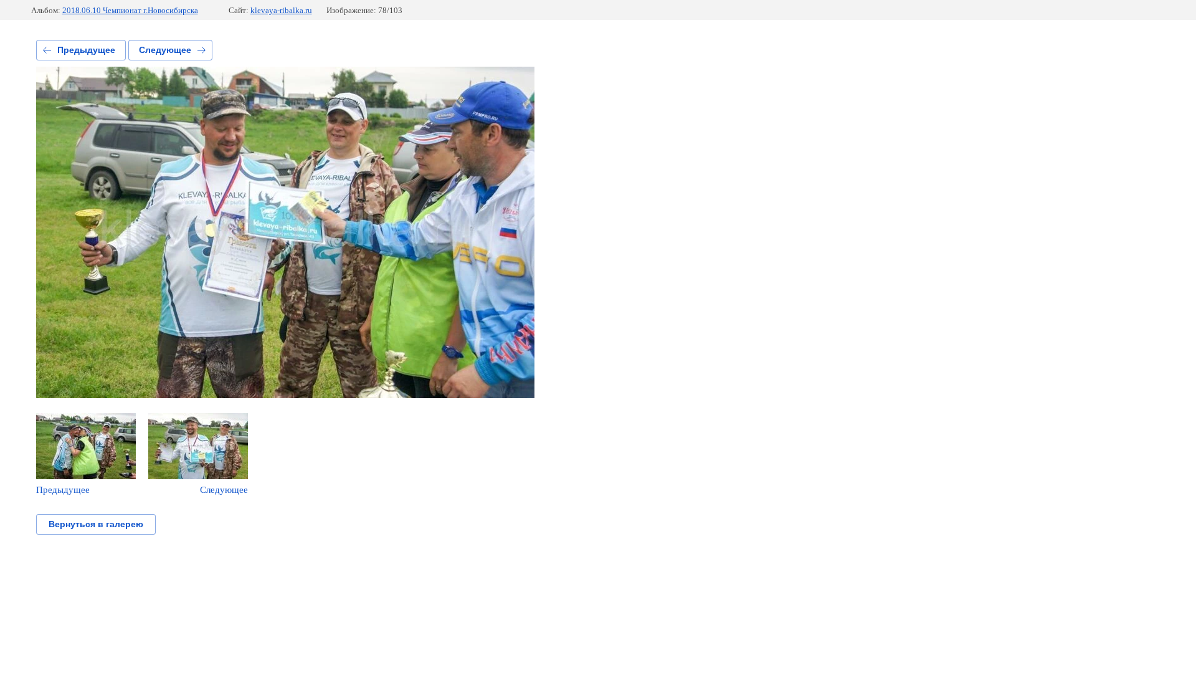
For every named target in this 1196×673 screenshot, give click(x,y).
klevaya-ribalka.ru (281, 10)
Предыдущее (86, 50)
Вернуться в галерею (96, 524)
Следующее (165, 50)
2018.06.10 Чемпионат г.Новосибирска (130, 10)
